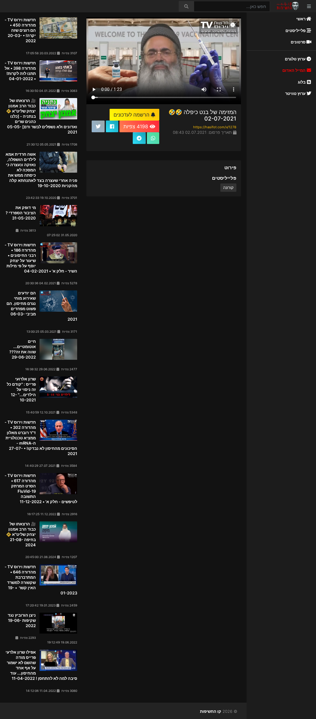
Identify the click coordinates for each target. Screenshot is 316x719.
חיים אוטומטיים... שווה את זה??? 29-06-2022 (22, 349)
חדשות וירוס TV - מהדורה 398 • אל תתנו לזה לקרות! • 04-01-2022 (20, 70)
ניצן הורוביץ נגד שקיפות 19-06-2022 (22, 620)
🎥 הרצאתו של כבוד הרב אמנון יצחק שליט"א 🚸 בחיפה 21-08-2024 (21, 534)
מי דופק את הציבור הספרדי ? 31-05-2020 (21, 212)
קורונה (228, 187)
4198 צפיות (136, 126)
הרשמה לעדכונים (132, 115)
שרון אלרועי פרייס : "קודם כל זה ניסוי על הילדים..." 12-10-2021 (21, 389)
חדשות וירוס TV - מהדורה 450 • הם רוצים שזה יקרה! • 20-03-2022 (20, 30)
